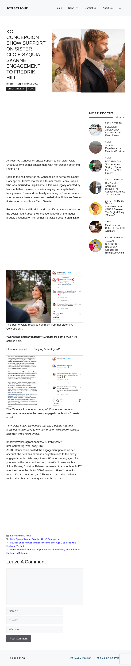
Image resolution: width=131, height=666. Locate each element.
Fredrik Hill (37, 539)
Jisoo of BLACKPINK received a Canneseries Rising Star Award (114, 247)
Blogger (10, 83)
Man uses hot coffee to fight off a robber (115, 228)
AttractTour (17, 8)
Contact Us (90, 8)
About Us (108, 8)
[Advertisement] (44, 135)
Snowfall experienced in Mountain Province (115, 148)
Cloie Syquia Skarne (20, 539)
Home (58, 8)
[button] (120, 8)
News (71, 8)
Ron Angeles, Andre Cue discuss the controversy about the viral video (115, 189)
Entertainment (16, 89)
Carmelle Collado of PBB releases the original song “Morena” (114, 210)
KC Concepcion (52, 539)
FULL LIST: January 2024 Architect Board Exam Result (113, 131)
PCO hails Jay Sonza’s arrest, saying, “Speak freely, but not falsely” (113, 167)
